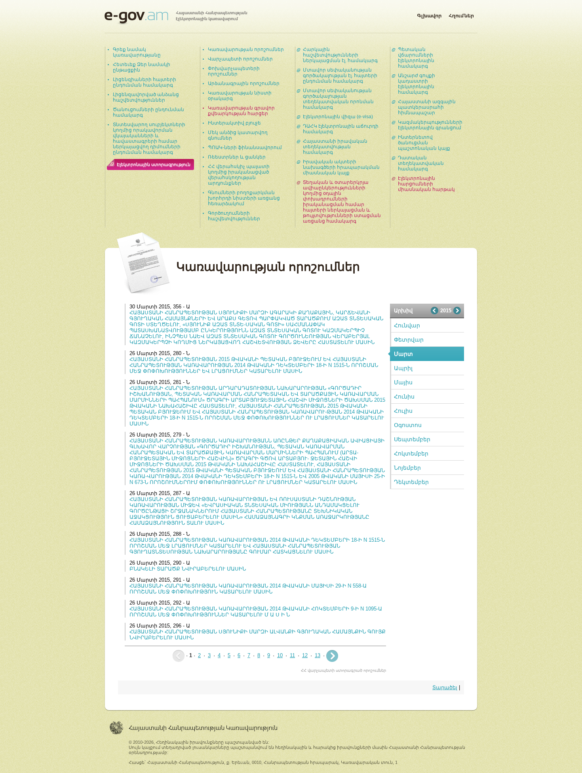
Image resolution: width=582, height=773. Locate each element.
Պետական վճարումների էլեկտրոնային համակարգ (416, 58)
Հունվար (407, 325)
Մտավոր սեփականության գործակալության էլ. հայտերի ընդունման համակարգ (340, 75)
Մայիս (403, 382)
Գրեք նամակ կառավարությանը (137, 52)
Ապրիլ (403, 368)
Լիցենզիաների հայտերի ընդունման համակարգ (144, 82)
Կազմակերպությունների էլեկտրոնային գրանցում (430, 124)
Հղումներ (461, 14)
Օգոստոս (408, 425)
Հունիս (404, 396)
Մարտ (403, 354)
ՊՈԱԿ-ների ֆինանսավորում (245, 147)
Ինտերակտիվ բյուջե (234, 123)
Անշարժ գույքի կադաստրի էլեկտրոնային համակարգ (416, 84)
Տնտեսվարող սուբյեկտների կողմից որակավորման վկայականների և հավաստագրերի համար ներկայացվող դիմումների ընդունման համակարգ (149, 138)
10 (280, 655)
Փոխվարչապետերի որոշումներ (234, 71)
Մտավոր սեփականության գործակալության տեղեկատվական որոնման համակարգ (338, 99)
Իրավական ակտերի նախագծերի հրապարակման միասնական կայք (341, 167)
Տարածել (444, 687)
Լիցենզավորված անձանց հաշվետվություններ (146, 97)
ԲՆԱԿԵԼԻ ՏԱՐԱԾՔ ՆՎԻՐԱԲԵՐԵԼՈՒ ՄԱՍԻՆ (187, 569)
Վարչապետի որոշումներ (240, 59)
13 (317, 655)
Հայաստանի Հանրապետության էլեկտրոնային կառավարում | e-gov (176, 18)
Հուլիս (403, 411)
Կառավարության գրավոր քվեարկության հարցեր (241, 110)
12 (305, 655)
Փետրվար (409, 339)
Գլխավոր (429, 14)
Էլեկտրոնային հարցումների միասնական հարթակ (426, 184)
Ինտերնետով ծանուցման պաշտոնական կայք (424, 142)
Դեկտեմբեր (411, 482)
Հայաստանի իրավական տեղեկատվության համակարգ (335, 146)
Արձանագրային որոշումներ (244, 83)
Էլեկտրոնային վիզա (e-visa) (338, 116)
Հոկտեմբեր (411, 453)
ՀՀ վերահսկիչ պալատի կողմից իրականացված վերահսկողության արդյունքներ (239, 175)
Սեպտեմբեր (412, 439)
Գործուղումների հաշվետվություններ (234, 215)
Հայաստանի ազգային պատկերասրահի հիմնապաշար (427, 107)
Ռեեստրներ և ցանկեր (237, 157)
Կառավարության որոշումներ (246, 49)
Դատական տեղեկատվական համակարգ (421, 163)
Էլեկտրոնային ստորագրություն (153, 164)
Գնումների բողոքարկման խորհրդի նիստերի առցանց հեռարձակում (244, 198)
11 (292, 655)
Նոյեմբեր (407, 468)
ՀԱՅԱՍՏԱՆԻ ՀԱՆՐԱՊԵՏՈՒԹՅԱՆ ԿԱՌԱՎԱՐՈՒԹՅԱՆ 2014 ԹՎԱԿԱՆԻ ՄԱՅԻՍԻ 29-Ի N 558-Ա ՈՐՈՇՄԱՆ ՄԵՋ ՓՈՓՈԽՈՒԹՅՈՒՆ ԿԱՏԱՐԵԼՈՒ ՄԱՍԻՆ (248, 589)
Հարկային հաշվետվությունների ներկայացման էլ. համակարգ (340, 55)
